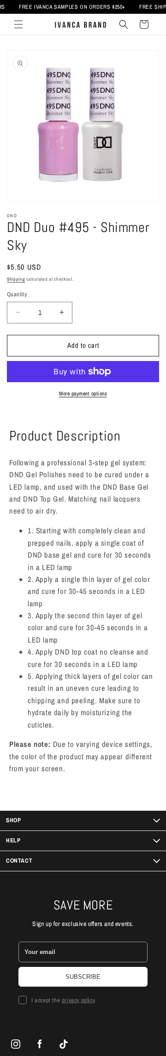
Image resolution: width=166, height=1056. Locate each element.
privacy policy (78, 1000)
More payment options (83, 393)
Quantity (17, 294)
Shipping (16, 279)
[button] (18, 24)
